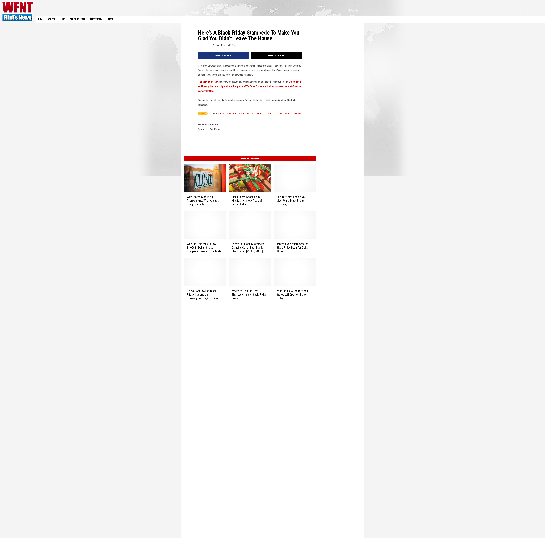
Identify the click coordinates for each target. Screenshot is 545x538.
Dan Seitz (207, 45)
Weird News (215, 129)
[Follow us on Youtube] (541, 19)
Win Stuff (52, 19)
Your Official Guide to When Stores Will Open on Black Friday (292, 294)
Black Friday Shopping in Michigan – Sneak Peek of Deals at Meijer (247, 200)
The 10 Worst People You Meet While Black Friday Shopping (291, 200)
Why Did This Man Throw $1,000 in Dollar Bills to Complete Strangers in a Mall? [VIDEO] (204, 247)
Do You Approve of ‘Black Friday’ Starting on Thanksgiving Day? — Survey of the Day (205, 294)
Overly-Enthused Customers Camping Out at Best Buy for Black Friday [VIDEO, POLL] (248, 247)
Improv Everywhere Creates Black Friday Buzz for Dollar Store (292, 247)
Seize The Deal (96, 19)
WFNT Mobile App (77, 19)
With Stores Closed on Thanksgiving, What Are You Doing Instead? (203, 200)
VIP (63, 19)
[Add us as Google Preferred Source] (520, 19)
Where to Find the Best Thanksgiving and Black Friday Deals (249, 294)
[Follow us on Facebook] (527, 19)
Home (40, 19)
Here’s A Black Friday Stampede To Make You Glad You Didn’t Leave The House (259, 113)
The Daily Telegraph (208, 81)
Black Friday (215, 124)
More (110, 19)
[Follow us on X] (534, 19)
